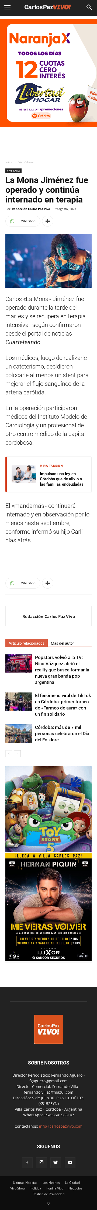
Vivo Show (25, 162)
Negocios (75, 1188)
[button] (89, 7)
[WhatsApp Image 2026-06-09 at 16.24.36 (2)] (48, 959)
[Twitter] (55, 1162)
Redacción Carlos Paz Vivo (31, 209)
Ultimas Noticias (25, 1182)
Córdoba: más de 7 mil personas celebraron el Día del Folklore (62, 733)
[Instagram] (41, 1162)
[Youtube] (70, 1162)
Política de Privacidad (48, 1194)
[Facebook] (27, 1162)
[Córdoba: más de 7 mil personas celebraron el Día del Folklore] (18, 733)
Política (35, 1188)
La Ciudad (72, 1182)
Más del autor (62, 643)
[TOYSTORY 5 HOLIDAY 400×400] (48, 850)
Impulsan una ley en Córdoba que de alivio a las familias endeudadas (62, 479)
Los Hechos (51, 1182)
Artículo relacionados (26, 643)
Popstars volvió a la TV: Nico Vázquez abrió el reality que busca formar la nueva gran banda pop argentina (62, 670)
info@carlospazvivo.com (60, 1126)
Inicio (9, 162)
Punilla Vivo (54, 1188)
